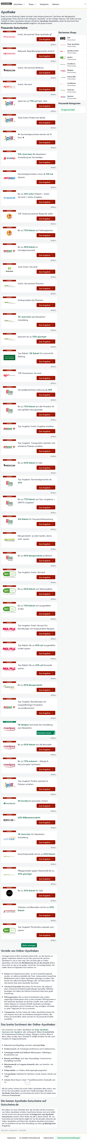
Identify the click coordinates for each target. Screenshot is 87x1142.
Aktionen (55, 4)
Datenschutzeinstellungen (68, 1137)
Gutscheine (18, 4)
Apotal (17, 1032)
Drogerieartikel (68, 109)
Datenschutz (49, 1137)
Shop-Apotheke (41, 1029)
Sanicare (6, 1032)
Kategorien (44, 4)
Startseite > (5, 1130)
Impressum (11, 1137)
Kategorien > (14, 1130)
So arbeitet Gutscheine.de (29, 1137)
